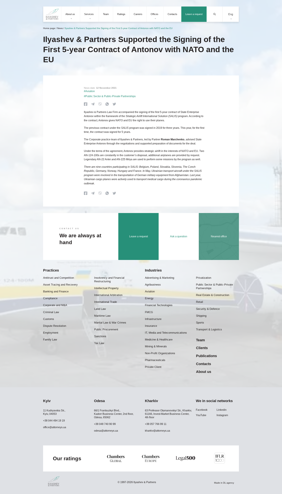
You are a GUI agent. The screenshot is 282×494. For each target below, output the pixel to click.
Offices (154, 14)
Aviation (150, 291)
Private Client (153, 367)
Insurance (151, 325)
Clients (202, 348)
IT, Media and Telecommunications (166, 332)
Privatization (203, 277)
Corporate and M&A (55, 305)
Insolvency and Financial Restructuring (109, 279)
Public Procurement (106, 329)
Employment (50, 332)
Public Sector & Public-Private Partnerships (214, 286)
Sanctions (100, 336)
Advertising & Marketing (159, 277)
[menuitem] (231, 14)
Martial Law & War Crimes (110, 322)
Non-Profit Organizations (160, 353)
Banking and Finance (56, 291)
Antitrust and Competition (58, 277)
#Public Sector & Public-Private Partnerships (110, 96)
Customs (48, 319)
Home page (49, 28)
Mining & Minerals (156, 346)
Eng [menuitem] (230, 14)
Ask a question (178, 236)
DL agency (228, 482)
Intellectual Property (106, 288)
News (60, 28)
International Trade (105, 301)
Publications (206, 356)
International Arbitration (108, 295)
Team (106, 14)
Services (89, 14)
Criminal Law (51, 312)
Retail (199, 301)
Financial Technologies (158, 305)
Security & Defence (208, 308)
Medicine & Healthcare (158, 339)
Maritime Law (102, 315)
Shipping (201, 315)
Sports (200, 322)
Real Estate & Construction (212, 295)
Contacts (172, 14)
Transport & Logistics (209, 329)
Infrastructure (153, 319)
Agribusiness (153, 284)
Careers (138, 14)
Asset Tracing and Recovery (60, 284)
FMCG (149, 312)
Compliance (50, 298)
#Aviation (89, 91)
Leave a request (194, 14)
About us (70, 14)
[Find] (215, 14)
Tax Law (99, 343)
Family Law (50, 339)
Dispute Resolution (54, 325)
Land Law (100, 308)
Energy (149, 298)
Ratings (121, 14)
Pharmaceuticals (155, 360)
